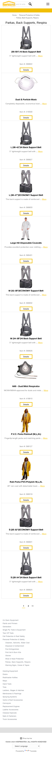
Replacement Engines (11, 706)
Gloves (8, 655)
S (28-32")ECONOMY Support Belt (26, 529)
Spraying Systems (10, 697)
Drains (5, 674)
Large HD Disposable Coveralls (26, 243)
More (40, 56)
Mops (5, 681)
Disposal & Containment (14, 646)
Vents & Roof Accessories (13, 700)
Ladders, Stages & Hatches (13, 690)
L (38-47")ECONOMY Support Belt (26, 195)
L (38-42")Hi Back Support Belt (26, 147)
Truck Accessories (10, 719)
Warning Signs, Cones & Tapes (17, 665)
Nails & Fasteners (9, 716)
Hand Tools (7, 684)
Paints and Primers (10, 623)
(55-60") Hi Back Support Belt (26, 51)
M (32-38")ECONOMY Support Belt (26, 290)
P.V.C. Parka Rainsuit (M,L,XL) (26, 434)
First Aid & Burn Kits (13, 652)
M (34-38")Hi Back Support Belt (26, 338)
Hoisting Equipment (10, 671)
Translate (33, 751)
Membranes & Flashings (12, 693)
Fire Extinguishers (12, 649)
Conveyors (7, 703)
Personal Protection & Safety (29, 15)
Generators (7, 626)
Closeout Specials (10, 713)
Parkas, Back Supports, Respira (17, 662)
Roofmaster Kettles (10, 677)
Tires (4, 687)
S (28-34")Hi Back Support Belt (26, 577)
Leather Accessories (10, 709)
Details (26, 70)
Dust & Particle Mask (26, 99)
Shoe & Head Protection (14, 659)
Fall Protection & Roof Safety (14, 636)
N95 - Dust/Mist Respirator (26, 386)
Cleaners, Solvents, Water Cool (17, 643)
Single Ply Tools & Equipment (14, 630)
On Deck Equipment (10, 620)
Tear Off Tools (8, 633)
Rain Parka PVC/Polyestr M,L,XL (26, 481)
